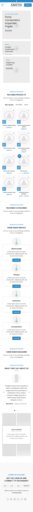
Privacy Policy (16, 493)
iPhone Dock (23, 171)
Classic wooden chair (9, 192)
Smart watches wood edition (24, 126)
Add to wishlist (13, 110)
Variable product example (24, 193)
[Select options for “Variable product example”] (19, 189)
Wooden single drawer (9, 125)
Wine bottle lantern (9, 171)
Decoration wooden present (24, 148)
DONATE (27, 5)
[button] (4, 122)
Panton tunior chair (9, 148)
